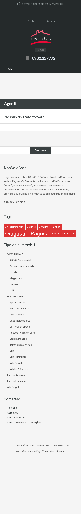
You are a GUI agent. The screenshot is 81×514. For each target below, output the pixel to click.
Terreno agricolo (16, 375)
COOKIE (20, 202)
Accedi (51, 21)
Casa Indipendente (20, 320)
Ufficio (13, 290)
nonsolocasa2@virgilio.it (49, 3)
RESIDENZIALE (15, 296)
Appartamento (18, 302)
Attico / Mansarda (19, 308)
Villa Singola (16, 363)
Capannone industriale (22, 266)
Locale (13, 272)
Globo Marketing (31, 451)
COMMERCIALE (15, 254)
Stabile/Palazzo (18, 338)
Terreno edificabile (17, 381)
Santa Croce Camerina (64, 233)
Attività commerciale (21, 260)
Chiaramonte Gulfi (15, 227)
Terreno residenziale (21, 344)
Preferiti (33, 21)
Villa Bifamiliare (18, 357)
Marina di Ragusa (50, 227)
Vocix (45, 451)
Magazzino (16, 278)
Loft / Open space (20, 326)
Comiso (32, 227)
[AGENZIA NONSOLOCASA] (40, 38)
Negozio (14, 284)
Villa (12, 350)
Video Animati (57, 451)
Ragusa (16, 233)
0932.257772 (43, 58)
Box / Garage (17, 314)
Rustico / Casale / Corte (22, 332)
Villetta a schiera (19, 369)
